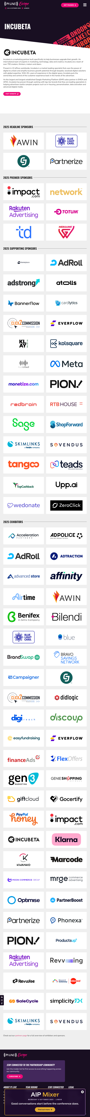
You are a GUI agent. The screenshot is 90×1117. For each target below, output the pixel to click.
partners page (21, 1035)
